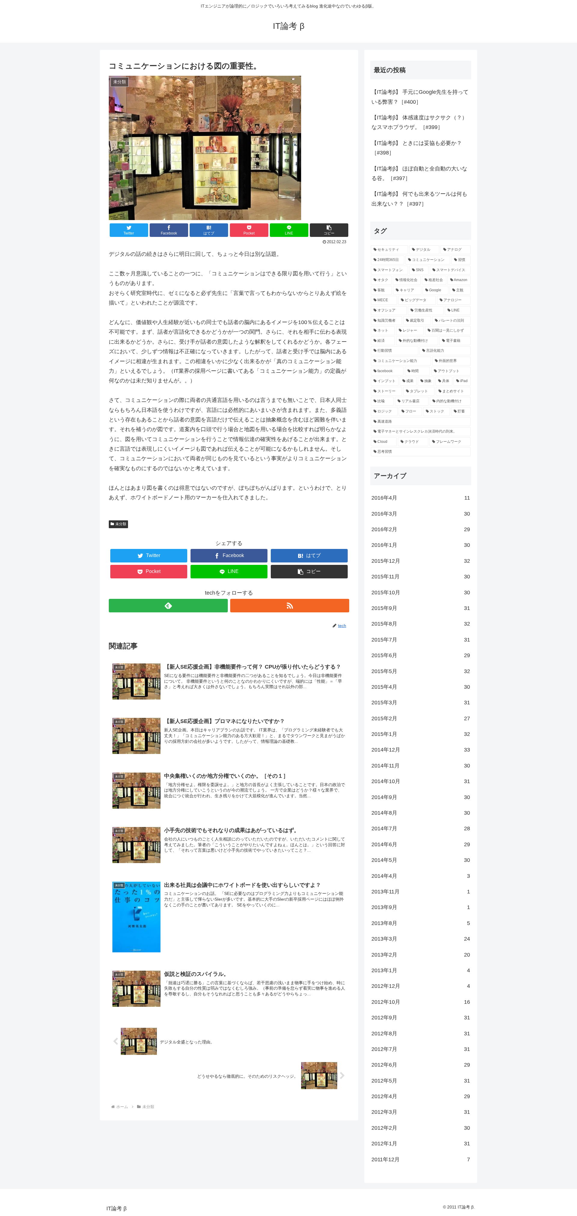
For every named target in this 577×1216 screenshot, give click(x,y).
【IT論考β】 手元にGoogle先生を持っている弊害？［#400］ (420, 97)
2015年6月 (420, 655)
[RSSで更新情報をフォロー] (289, 605)
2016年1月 (420, 545)
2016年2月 (420, 529)
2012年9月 (420, 1018)
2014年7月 (420, 828)
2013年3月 (420, 939)
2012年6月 (420, 1065)
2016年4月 (420, 498)
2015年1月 (420, 734)
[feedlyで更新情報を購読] (168, 605)
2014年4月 (420, 876)
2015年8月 (420, 624)
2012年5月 (420, 1081)
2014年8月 (420, 813)
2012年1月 (420, 1144)
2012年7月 (420, 1049)
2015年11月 (420, 577)
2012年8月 (420, 1034)
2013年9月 (420, 907)
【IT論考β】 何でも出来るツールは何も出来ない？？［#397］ (419, 199)
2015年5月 (420, 671)
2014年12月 (420, 750)
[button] (329, 230)
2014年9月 (420, 797)
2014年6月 (420, 844)
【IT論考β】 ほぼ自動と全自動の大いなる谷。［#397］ (419, 173)
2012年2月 (420, 1128)
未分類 (120, 524)
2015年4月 (420, 687)
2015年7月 (420, 640)
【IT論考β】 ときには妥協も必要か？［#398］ (416, 148)
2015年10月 (420, 593)
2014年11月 (420, 766)
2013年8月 (420, 923)
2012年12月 (420, 986)
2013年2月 (420, 955)
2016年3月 (420, 514)
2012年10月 (420, 1002)
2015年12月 (420, 561)
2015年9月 (420, 608)
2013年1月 (420, 970)
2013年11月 (420, 892)
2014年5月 (420, 860)
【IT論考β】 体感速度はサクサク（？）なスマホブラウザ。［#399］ (419, 122)
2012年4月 (420, 1096)
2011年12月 (420, 1159)
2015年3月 (420, 703)
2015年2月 (420, 718)
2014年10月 (420, 781)
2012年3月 (420, 1112)
